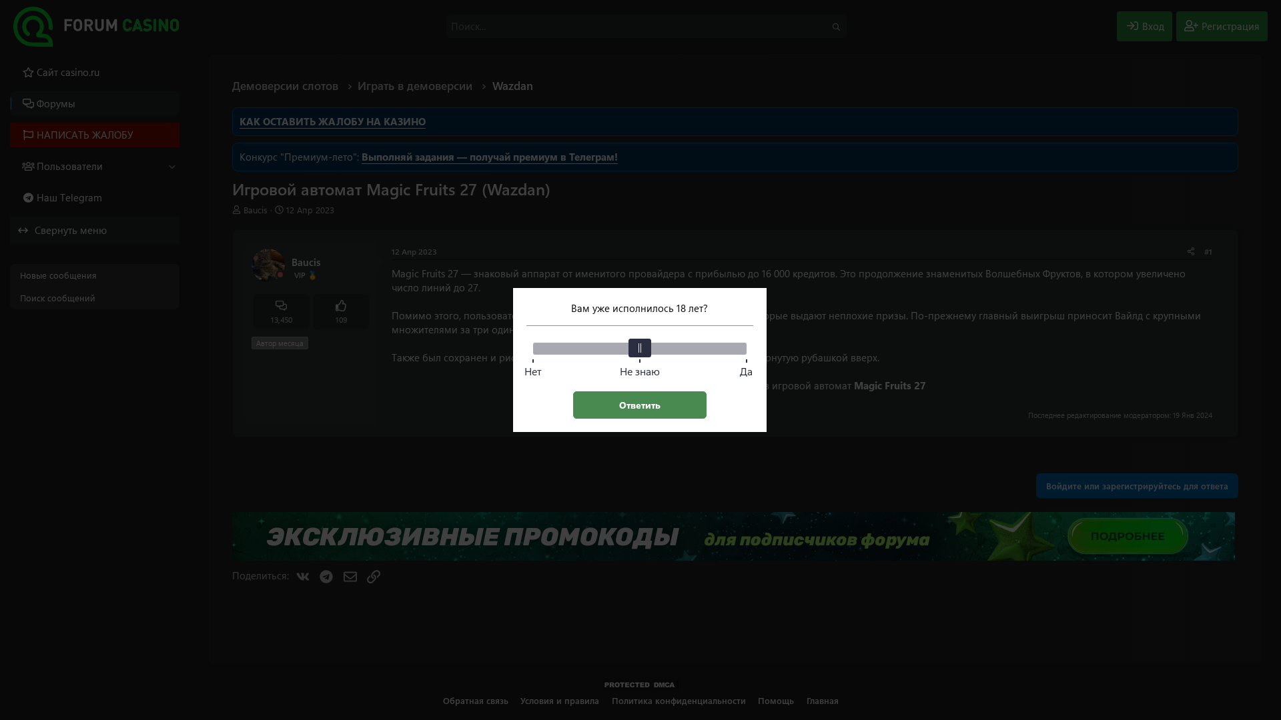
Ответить (640, 405)
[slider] (639, 348)
